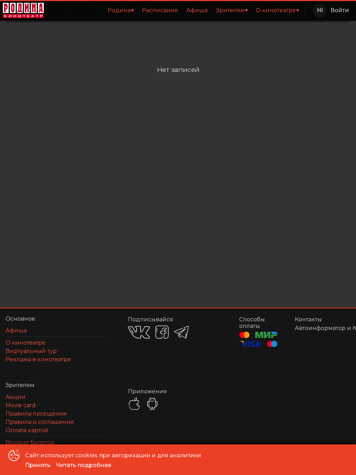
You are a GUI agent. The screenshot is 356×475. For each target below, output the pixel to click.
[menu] (175, 10)
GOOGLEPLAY (152, 403)
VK (139, 332)
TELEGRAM (181, 332)
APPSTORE (134, 403)
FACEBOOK (162, 332)
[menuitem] (121, 10)
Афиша (197, 10)
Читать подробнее (83, 465)
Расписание (160, 10)
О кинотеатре (276, 10)
